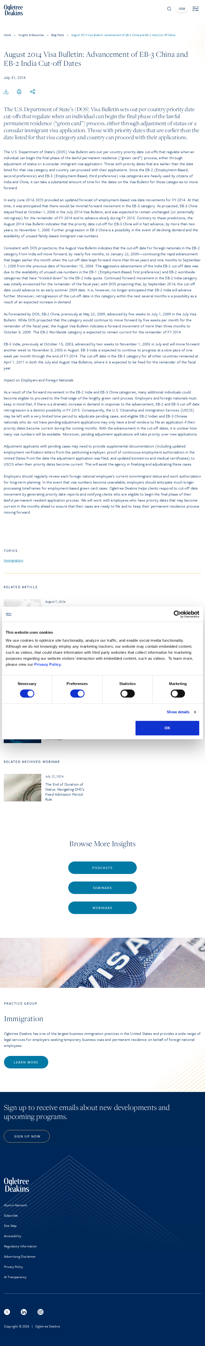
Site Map (10, 1225)
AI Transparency (15, 1276)
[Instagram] (41, 1312)
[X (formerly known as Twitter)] (7, 1312)
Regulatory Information (20, 1246)
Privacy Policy (47, 664)
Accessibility (12, 1235)
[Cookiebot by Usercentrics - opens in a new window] (177, 614)
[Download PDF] (6, 92)
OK (167, 728)
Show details (178, 712)
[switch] (77, 694)
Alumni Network (15, 1205)
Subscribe (11, 1215)
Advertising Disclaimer (20, 1256)
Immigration (13, 560)
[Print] (19, 92)
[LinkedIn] (24, 1312)
